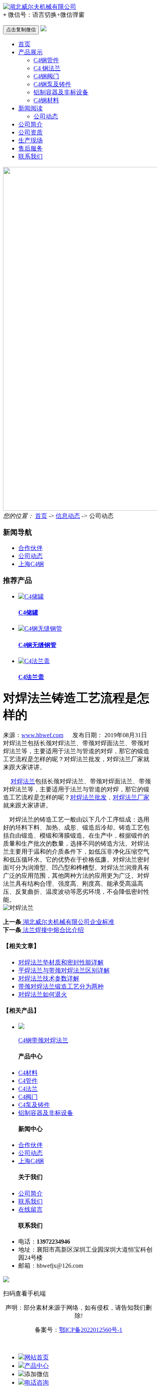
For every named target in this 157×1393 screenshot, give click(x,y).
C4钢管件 (46, 60)
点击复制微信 (21, 29)
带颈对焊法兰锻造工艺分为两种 (61, 986)
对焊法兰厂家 (131, 797)
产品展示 (30, 52)
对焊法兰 (23, 781)
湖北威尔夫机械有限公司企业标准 (67, 922)
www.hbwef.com (42, 735)
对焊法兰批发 (88, 797)
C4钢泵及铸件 (52, 84)
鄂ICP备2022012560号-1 (90, 1330)
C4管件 (28, 1081)
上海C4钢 (31, 564)
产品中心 (36, 1365)
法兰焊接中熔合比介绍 (52, 930)
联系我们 (30, 156)
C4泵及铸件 (34, 1105)
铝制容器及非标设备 (61, 92)
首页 (24, 44)
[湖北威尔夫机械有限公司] (39, 6)
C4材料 (28, 1072)
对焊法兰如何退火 (42, 994)
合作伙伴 (30, 548)
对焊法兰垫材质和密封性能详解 (61, 962)
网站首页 (36, 1357)
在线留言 (30, 1209)
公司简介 (30, 124)
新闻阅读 (30, 108)
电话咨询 (36, 1382)
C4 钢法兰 (47, 68)
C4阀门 (28, 1097)
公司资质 (30, 132)
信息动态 (68, 516)
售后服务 (30, 148)
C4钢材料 (46, 100)
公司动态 (46, 116)
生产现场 (30, 140)
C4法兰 (28, 1089)
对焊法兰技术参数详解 (48, 978)
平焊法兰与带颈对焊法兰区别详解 (64, 970)
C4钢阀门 (46, 76)
